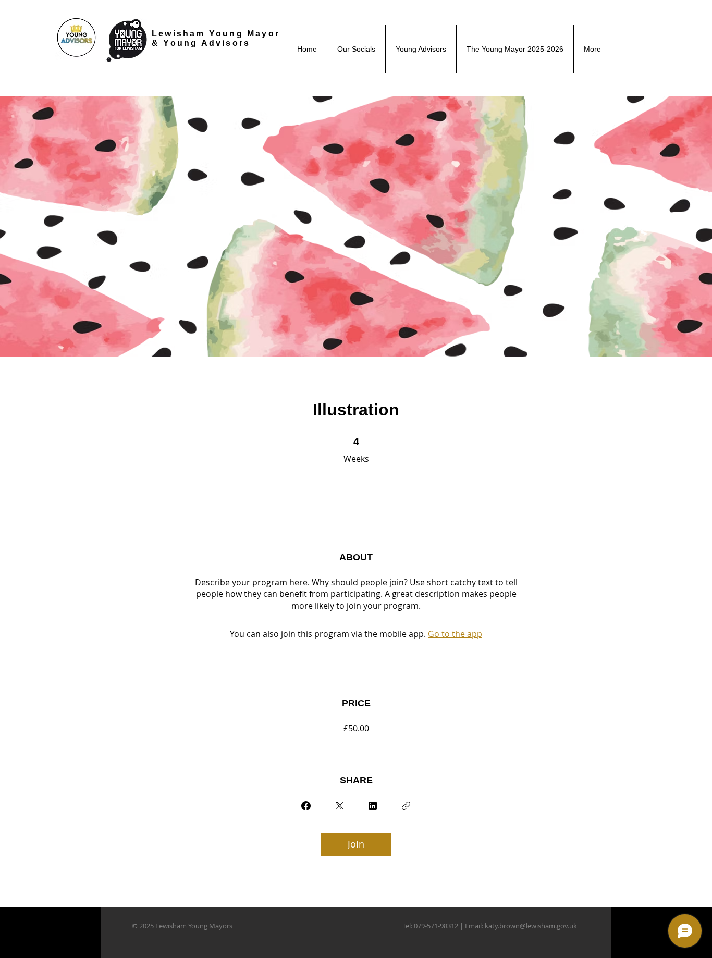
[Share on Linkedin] (372, 806)
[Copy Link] (406, 806)
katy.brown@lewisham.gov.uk (531, 925)
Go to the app (455, 634)
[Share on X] (339, 806)
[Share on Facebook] (306, 806)
